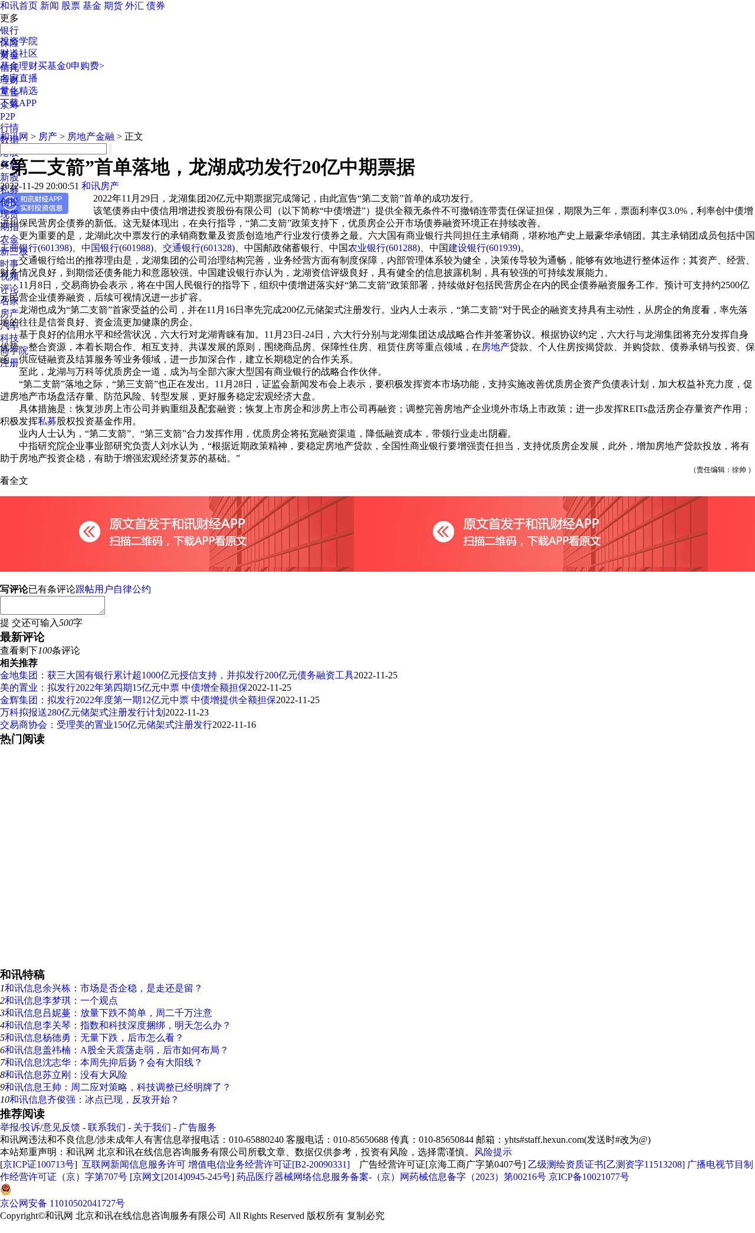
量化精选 (19, 90)
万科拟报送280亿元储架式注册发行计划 (82, 712)
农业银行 (367, 248)
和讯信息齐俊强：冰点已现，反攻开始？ (94, 1099)
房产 (47, 136)
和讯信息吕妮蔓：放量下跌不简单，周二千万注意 (108, 1013)
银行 (9, 30)
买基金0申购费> (71, 66)
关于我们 (152, 1127)
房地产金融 (90, 136)
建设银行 (467, 248)
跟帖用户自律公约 (113, 589)
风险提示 (493, 1152)
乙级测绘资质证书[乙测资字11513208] (606, 1164)
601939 (503, 248)
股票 (70, 6)
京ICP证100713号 (38, 1164)
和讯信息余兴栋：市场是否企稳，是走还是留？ (104, 988)
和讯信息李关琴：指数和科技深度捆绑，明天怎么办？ (118, 1025)
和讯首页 (19, 6)
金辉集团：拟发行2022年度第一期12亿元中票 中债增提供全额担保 (138, 700)
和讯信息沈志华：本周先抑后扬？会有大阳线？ (104, 1062)
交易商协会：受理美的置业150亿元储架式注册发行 (106, 725)
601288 (403, 248)
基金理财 (19, 66)
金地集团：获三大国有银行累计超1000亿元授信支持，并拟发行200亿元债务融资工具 (177, 675)
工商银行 (19, 248)
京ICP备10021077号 (589, 1177)
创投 (9, 202)
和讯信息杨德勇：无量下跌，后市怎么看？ (94, 1038)
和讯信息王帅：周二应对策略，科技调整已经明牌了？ (118, 1087)
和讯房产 (100, 186)
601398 (55, 248)
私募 (47, 421)
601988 (136, 248)
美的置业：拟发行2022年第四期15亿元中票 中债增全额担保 (124, 688)
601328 (217, 248)
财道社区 (19, 53)
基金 (92, 6)
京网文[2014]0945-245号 (182, 1177)
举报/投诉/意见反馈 (40, 1127)
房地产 (495, 347)
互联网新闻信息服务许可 (134, 1164)
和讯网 (14, 136)
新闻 (49, 6)
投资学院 (19, 41)
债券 (155, 6)
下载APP (18, 103)
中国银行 (100, 248)
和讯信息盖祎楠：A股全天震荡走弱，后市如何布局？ (117, 1050)
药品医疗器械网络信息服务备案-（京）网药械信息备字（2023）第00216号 (391, 1177)
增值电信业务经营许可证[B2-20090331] (269, 1164)
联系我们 (107, 1127)
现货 (9, 214)
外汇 (134, 6)
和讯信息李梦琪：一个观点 (61, 1000)
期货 (113, 6)
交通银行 (182, 248)
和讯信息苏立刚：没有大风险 (66, 1075)
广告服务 (197, 1127)
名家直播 (19, 78)
